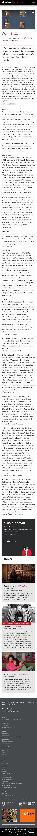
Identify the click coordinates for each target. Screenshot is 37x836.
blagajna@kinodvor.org (11, 711)
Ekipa (3, 760)
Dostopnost (5, 735)
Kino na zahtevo (6, 747)
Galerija (4, 752)
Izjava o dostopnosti (8, 795)
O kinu (3, 758)
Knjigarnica (5, 750)
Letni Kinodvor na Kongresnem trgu (16, 623)
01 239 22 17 (7, 708)
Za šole (4, 768)
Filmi (3, 745)
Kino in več (5, 764)
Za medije (4, 793)
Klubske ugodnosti (7, 741)
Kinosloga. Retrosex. (8, 780)
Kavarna (4, 754)
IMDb (3, 104)
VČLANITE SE (11, 541)
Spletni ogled (6, 786)
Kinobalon (5, 766)
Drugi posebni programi (9, 788)
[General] (18, 613)
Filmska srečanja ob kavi (9, 774)
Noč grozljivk (5, 782)
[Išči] (28, 2)
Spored (4, 731)
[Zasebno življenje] (18, 573)
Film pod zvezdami (7, 778)
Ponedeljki (5, 776)
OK (31, 834)
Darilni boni (5, 739)
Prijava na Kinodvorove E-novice (11, 737)
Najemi (4, 791)
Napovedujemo (6, 743)
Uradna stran (11, 104)
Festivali (4, 772)
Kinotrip (4, 770)
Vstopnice (5, 733)
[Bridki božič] (18, 661)
